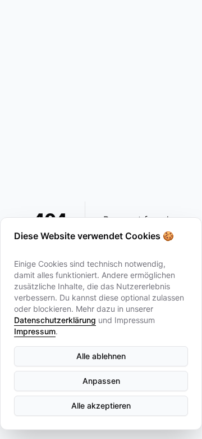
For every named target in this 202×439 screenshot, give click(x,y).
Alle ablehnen (101, 356)
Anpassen (101, 381)
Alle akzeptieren (101, 405)
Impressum (35, 331)
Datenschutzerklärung (55, 320)
